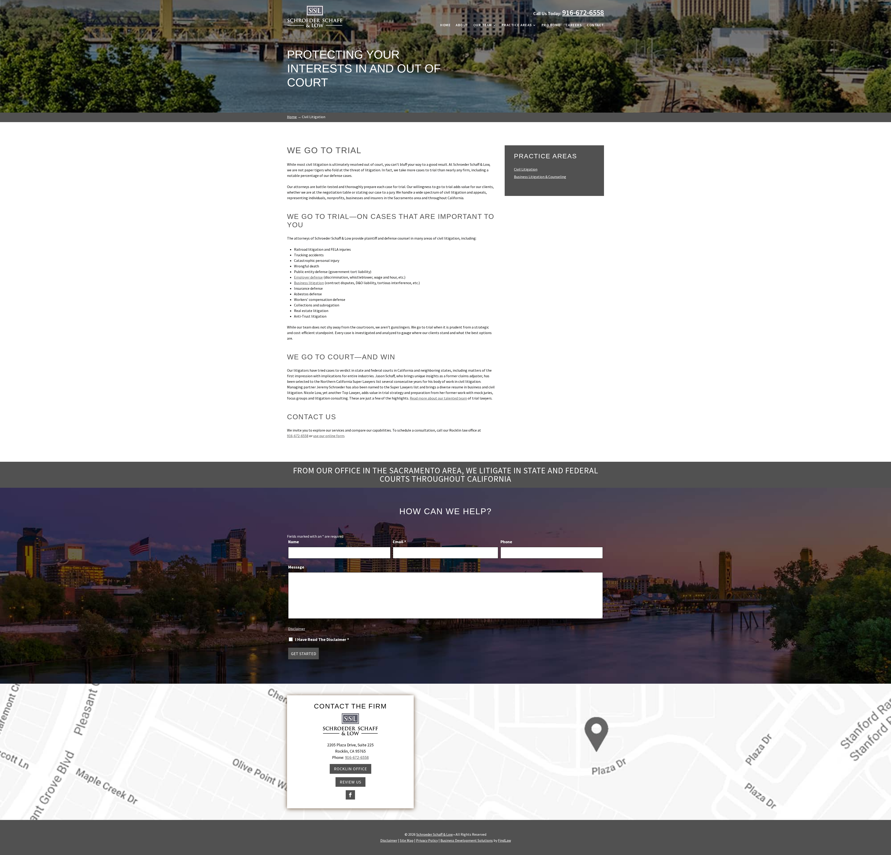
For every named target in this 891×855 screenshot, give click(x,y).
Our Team (482, 25)
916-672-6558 (583, 12)
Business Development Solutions (466, 840)
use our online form (328, 435)
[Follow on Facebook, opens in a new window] (350, 795)
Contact (595, 25)
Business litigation (309, 282)
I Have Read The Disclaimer (322, 639)
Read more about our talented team (438, 398)
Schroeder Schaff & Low (434, 834)
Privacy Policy (427, 840)
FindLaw (504, 840)
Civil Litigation (525, 169)
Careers (574, 25)
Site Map (406, 840)
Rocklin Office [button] (350, 768)
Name (293, 541)
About (462, 25)
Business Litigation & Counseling (540, 176)
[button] (886, 821)
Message (296, 567)
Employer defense (308, 277)
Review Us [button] (350, 782)
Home (445, 25)
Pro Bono (551, 25)
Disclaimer (296, 628)
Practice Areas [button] (517, 25)
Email (399, 541)
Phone (506, 541)
